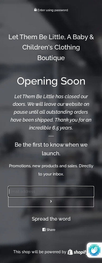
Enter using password (52, 10)
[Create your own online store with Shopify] (77, 252)
